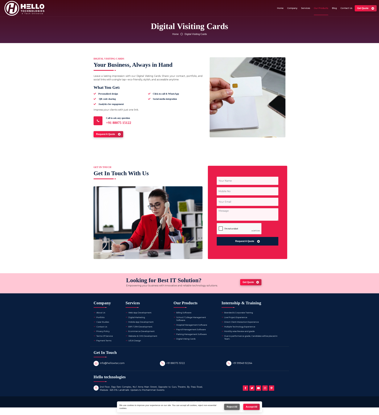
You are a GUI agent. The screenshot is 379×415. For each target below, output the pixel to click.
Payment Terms (103, 340)
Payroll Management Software (191, 329)
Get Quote (363, 8)
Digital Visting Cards (185, 339)
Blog (334, 8)
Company (292, 8)
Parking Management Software (191, 334)
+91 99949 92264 (242, 363)
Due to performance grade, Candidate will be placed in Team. (250, 337)
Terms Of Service (104, 336)
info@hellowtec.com (112, 363)
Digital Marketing (136, 317)
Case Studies (102, 322)
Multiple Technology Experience (239, 326)
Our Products (321, 8)
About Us (100, 312)
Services (305, 8)
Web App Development (139, 312)
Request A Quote (106, 134)
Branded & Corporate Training (238, 312)
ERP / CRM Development (140, 326)
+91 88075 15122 (175, 363)
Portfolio (100, 317)
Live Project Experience (235, 317)
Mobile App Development (141, 322)
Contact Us (346, 8)
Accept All (251, 407)
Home (280, 8)
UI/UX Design (134, 340)
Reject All (232, 407)
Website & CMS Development (142, 336)
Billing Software (183, 312)
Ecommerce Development (141, 331)
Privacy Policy (103, 331)
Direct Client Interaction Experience (241, 322)
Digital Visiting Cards (196, 34)
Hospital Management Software (191, 325)
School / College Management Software (191, 318)
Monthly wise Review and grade (239, 331)
